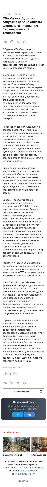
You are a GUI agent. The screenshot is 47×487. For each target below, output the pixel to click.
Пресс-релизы (10, 373)
